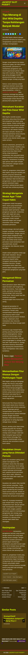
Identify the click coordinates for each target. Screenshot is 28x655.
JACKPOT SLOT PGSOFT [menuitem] (10, 92)
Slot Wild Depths (7, 531)
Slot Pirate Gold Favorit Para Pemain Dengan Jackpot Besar (7, 592)
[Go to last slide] (4, 620)
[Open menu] (24, 3)
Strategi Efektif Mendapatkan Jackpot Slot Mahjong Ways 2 (14, 618)
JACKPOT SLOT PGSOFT (9, 573)
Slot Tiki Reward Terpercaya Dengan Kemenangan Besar (21, 593)
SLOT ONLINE (5, 11)
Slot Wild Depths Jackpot (9, 580)
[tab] (10, 629)
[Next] (23, 620)
